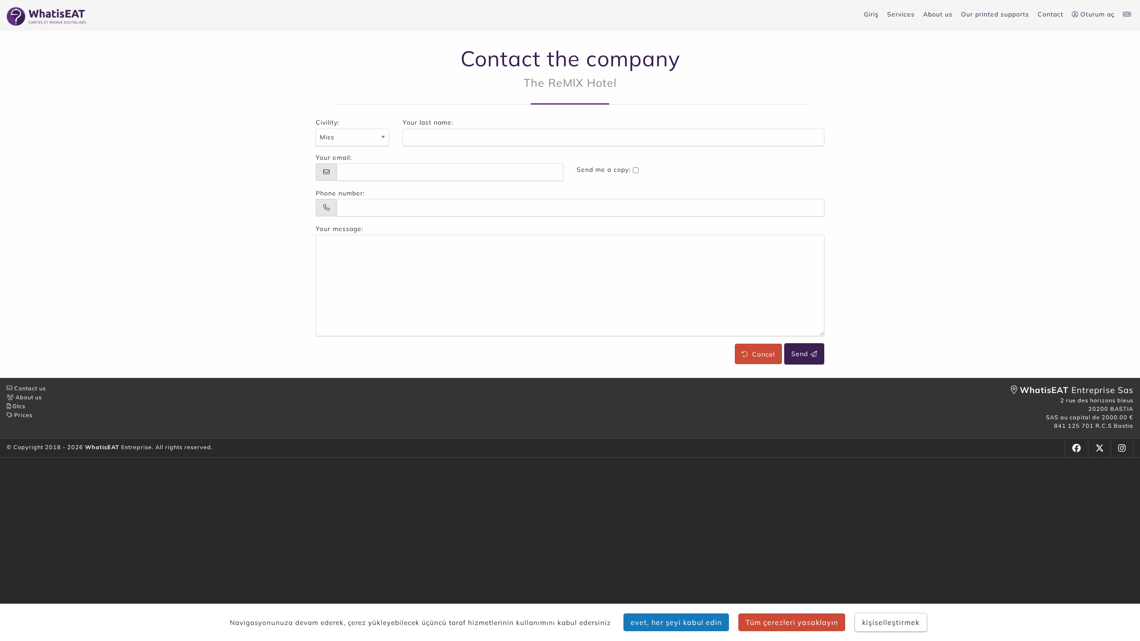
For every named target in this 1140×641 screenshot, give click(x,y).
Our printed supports (995, 14)
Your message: (339, 229)
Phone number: (340, 193)
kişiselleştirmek (891, 622)
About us (938, 14)
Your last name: (428, 122)
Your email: (334, 158)
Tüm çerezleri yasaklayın (791, 622)
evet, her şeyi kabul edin (676, 622)
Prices (22, 414)
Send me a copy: (604, 170)
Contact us (29, 388)
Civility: (327, 122)
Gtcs (18, 406)
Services (901, 14)
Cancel (761, 354)
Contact (1050, 14)
